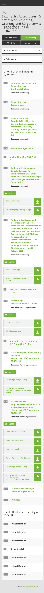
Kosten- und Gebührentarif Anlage (17, 279)
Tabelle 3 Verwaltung (14, 449)
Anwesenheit (30, 43)
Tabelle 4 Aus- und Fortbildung (18, 458)
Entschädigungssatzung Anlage (18, 210)
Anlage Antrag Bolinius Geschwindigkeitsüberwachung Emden (18, 390)
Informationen (11, 37)
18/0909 (11, 424)
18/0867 (11, 262)
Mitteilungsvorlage (13, 331)
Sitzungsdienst (30, 587)
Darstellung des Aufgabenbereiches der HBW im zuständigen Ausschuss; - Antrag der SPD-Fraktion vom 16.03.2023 (25, 407)
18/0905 (11, 372)
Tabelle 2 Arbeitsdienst (15, 440)
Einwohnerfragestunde (22, 148)
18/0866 (11, 193)
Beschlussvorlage (13, 201)
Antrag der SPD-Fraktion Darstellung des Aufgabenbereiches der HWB (17, 477)
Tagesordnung (30, 37)
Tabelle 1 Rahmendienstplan (17, 432)
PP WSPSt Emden (13, 322)
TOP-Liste (11, 43)
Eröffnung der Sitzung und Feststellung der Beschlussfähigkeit (23, 86)
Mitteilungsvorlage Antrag (16, 380)
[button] (37, 202)
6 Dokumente (10, 59)
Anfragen (16, 500)
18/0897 (11, 315)
